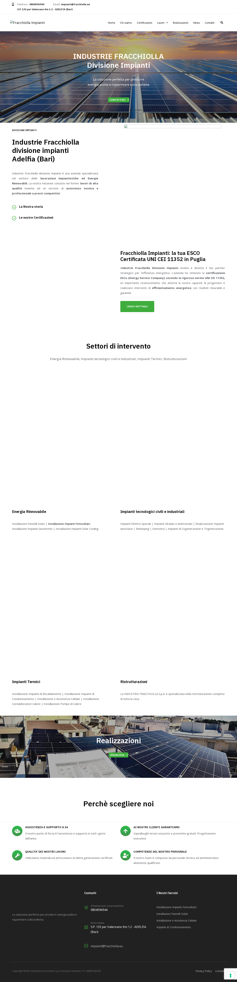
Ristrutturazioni (133, 681)
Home (111, 22)
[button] (222, 22)
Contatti (209, 22)
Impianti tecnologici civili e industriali (152, 511)
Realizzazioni (180, 22)
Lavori (160, 22)
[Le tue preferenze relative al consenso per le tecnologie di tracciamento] (230, 975)
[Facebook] (14, 936)
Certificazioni (144, 22)
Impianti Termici (26, 681)
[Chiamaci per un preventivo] (118, 908)
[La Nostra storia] (55, 208)
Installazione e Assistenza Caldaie (176, 920)
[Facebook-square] (223, 6)
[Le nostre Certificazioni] (55, 219)
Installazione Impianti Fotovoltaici (69, 524)
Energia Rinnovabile (29, 511)
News (196, 22)
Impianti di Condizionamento (173, 927)
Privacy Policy (204, 971)
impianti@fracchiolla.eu (75, 4)
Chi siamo (126, 22)
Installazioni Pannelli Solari (172, 914)
